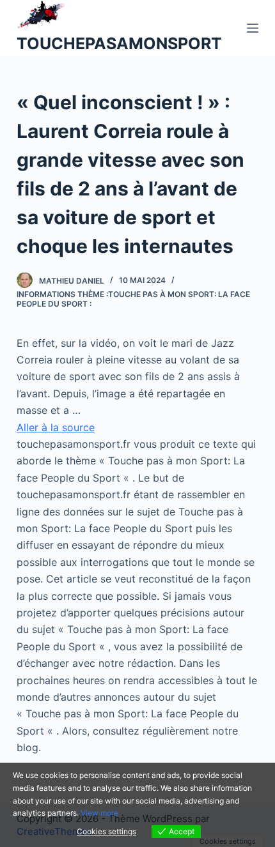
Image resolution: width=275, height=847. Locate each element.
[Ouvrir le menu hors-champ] (252, 28)
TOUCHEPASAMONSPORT (119, 43)
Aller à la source (56, 427)
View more (99, 813)
